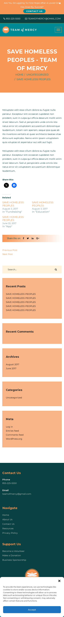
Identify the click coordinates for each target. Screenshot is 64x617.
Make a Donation (11, 555)
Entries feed (12, 430)
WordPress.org (14, 438)
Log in (9, 426)
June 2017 (11, 368)
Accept (32, 609)
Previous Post (9, 250)
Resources (8, 528)
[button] (59, 580)
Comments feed (14, 434)
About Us (7, 519)
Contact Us (8, 524)
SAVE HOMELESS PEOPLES (13, 204)
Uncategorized (37, 74)
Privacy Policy (10, 533)
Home (19, 74)
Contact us (34, 11)
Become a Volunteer (13, 551)
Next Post (7, 254)
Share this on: (14, 238)
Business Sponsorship (14, 560)
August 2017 (12, 364)
